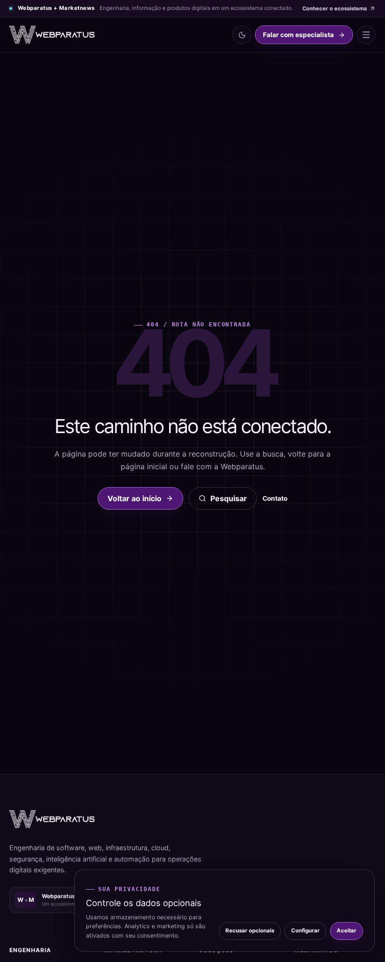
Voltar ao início (135, 498)
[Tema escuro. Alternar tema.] (241, 34)
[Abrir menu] (366, 34)
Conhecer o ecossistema (334, 8)
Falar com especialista (298, 35)
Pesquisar (228, 498)
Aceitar (346, 930)
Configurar (305, 930)
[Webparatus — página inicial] (52, 35)
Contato (274, 498)
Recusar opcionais (249, 930)
